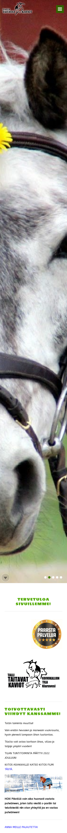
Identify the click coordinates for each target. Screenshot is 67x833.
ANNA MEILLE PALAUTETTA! (21, 827)
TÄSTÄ (8, 769)
